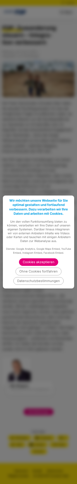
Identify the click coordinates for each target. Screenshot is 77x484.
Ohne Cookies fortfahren (38, 271)
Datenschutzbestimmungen (38, 281)
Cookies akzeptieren (38, 262)
